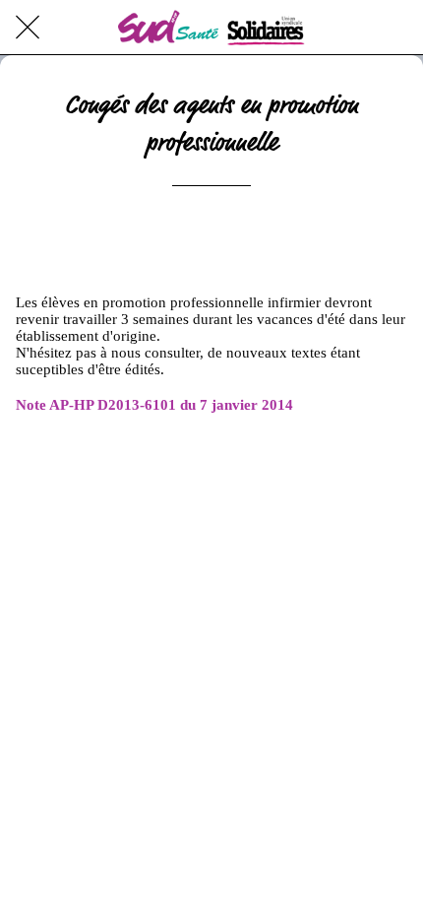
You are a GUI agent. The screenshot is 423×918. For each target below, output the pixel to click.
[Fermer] (27, 27)
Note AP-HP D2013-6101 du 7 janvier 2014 (154, 405)
